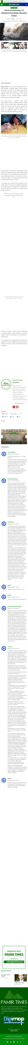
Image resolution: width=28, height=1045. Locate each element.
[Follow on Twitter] (12, 18)
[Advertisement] (14, 67)
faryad (9, 778)
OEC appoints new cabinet (5, 975)
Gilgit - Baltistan (14, 7)
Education (14, 433)
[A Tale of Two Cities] (21, 977)
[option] (14, 436)
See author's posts (19, 403)
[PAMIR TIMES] (14, 4)
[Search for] (26, 4)
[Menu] (1, 4)
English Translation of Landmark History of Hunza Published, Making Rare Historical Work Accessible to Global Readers (14, 438)
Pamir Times (9, 18)
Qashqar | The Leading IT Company (17, 1038)
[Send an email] (13, 18)
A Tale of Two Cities (19, 983)
